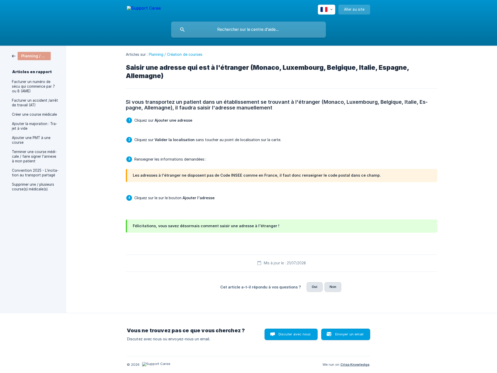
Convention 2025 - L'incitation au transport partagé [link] (35, 172)
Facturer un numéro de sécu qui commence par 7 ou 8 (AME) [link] (33, 86)
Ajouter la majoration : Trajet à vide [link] (34, 126)
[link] (31, 55)
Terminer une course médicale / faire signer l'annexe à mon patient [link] (34, 156)
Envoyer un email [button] (349, 334)
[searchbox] (248, 30)
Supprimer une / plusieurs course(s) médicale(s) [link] (33, 186)
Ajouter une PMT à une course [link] (31, 140)
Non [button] (333, 287)
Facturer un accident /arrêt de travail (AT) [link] (35, 102)
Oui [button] (314, 287)
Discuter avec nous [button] (295, 334)
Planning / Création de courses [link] (176, 54)
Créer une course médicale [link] (34, 114)
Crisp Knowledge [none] (354, 364)
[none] (144, 9)
